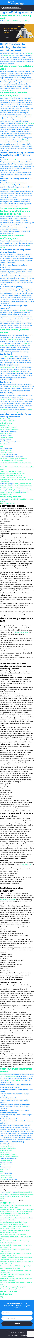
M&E (1, 446)
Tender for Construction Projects (11, 475)
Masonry (3, 454)
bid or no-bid (11, 189)
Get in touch (4, 410)
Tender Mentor (14, 386)
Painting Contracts (6, 450)
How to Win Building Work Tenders (11, 471)
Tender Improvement (7, 367)
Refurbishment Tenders (8, 421)
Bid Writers (16, 371)
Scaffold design (20, 1192)
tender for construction (13, 492)
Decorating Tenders (6, 452)
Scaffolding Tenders (12, 490)
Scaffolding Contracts (24, 486)
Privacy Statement (11, 1331)
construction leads (11, 1076)
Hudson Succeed (12, 339)
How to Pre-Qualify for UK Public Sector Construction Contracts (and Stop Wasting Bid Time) (15, 1237)
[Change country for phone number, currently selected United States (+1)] (3, 1318)
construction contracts (7, 900)
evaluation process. (6, 90)
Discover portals (8, 185)
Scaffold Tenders (10, 486)
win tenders (29, 53)
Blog (7, 484)
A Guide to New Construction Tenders (12, 473)
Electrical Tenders (6, 433)
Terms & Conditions (22, 1331)
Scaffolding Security (14, 1196)
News (8, 1192)
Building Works (4, 425)
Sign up (2, 1074)
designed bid (24, 311)
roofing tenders (20, 484)
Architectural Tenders (7, 419)
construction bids (25, 865)
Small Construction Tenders (9, 429)
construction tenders (14, 1080)
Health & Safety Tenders (8, 427)
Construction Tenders (26, 123)
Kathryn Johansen (6, 23)
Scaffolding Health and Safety (10, 488)
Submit (17, 1324)
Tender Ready (7, 356)
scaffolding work (7, 55)
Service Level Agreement (17, 1332)
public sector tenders (21, 632)
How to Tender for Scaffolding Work (16, 17)
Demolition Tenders (6, 438)
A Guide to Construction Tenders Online (13, 477)
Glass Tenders (4, 444)
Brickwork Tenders (6, 423)
